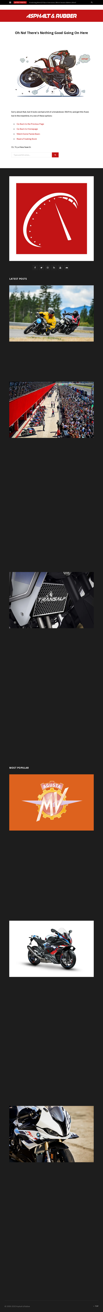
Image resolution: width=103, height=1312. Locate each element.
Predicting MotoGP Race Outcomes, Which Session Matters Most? (52, 2)
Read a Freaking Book (27, 138)
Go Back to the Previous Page (30, 124)
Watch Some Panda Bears (28, 134)
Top (96, 1306)
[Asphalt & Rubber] (51, 16)
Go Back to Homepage (27, 129)
